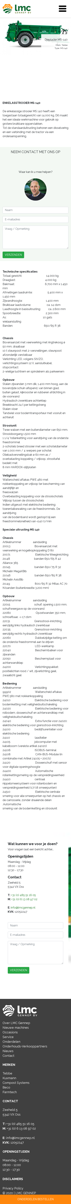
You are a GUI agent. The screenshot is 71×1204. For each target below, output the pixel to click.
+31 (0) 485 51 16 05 (23, 895)
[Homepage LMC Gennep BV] (17, 8)
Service (8, 1037)
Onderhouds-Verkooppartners (25, 1046)
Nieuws (8, 1051)
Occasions (10, 1032)
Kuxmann (9, 1078)
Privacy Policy (13, 1188)
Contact (8, 1055)
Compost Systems (16, 1083)
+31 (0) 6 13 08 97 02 (24, 899)
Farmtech (10, 1092)
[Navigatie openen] (62, 8)
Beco (6, 1087)
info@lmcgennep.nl (23, 907)
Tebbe (7, 1073)
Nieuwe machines (16, 1027)
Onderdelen (11, 1041)
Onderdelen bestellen (35, 1199)
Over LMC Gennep (16, 1023)
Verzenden (13, 254)
